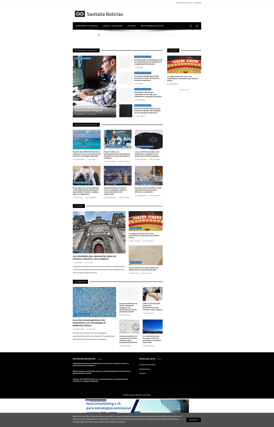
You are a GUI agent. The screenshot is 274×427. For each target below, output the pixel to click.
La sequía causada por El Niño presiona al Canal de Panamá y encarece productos (146, 78)
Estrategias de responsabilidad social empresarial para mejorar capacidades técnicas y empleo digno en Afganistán (86, 191)
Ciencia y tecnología (82, 314)
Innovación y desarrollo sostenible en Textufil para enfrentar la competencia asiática (148, 94)
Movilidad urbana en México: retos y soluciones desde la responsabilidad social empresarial (115, 191)
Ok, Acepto (193, 420)
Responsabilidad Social (83, 146)
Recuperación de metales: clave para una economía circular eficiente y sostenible (148, 190)
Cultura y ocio (80, 250)
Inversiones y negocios (82, 58)
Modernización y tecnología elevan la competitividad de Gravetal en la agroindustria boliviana (148, 62)
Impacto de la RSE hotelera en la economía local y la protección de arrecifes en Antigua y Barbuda (86, 154)
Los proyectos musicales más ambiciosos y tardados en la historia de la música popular (147, 154)
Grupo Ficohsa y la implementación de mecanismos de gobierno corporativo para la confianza (117, 155)
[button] (179, 90)
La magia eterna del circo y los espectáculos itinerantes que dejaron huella (144, 235)
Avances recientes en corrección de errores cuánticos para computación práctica (128, 339)
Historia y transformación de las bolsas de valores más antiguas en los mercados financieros (147, 110)
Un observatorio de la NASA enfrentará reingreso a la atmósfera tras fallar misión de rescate (128, 307)
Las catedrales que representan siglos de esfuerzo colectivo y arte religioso (94, 257)
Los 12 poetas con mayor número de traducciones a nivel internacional (144, 269)
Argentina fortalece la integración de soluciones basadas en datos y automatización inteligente (101, 364)
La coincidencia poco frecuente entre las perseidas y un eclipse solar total (152, 339)
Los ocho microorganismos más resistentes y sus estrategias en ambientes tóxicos (89, 323)
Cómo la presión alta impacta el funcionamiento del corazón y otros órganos (152, 306)
